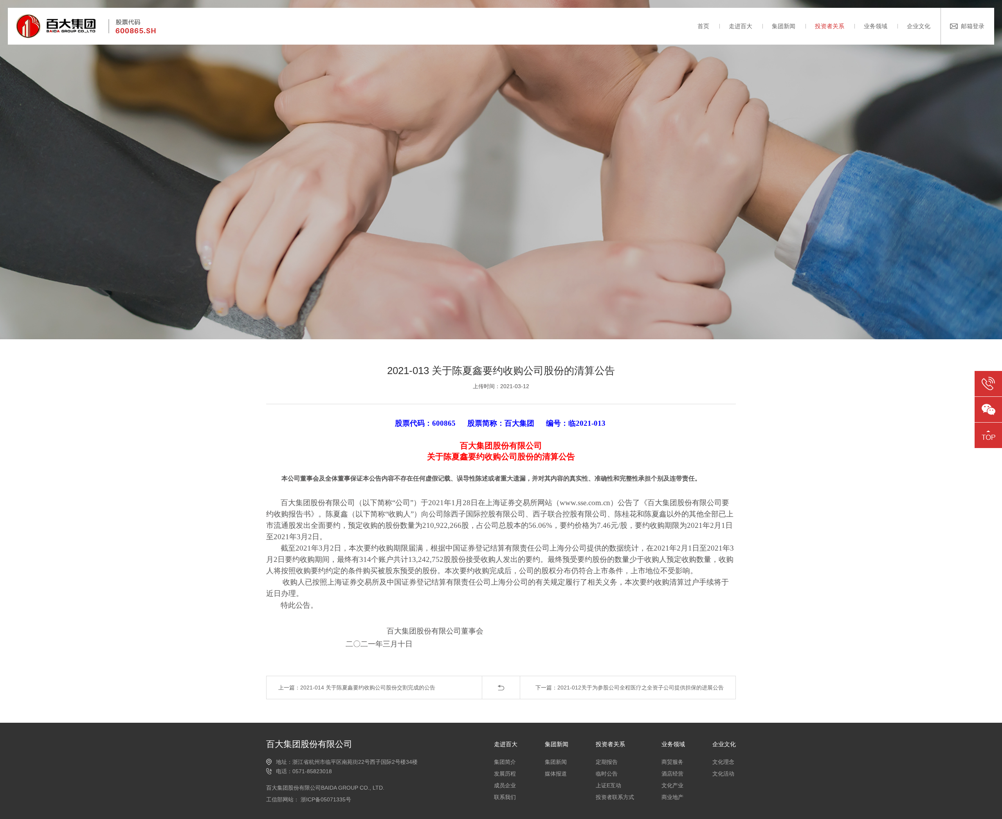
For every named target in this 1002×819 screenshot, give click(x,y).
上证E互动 (608, 785)
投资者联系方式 (615, 797)
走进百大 (740, 26)
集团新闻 (783, 26)
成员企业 (505, 785)
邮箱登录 (972, 26)
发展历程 (505, 773)
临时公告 (607, 773)
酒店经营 (672, 773)
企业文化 (918, 26)
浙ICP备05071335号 (325, 799)
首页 (703, 26)
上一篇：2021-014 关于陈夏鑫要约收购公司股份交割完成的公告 (356, 687)
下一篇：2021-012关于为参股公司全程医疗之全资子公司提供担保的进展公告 (629, 687)
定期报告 (607, 762)
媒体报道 (556, 773)
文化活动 (723, 773)
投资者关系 (829, 26)
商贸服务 (672, 762)
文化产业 (672, 785)
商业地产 (672, 797)
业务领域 (875, 26)
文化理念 (723, 762)
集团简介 (505, 762)
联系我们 (505, 797)
